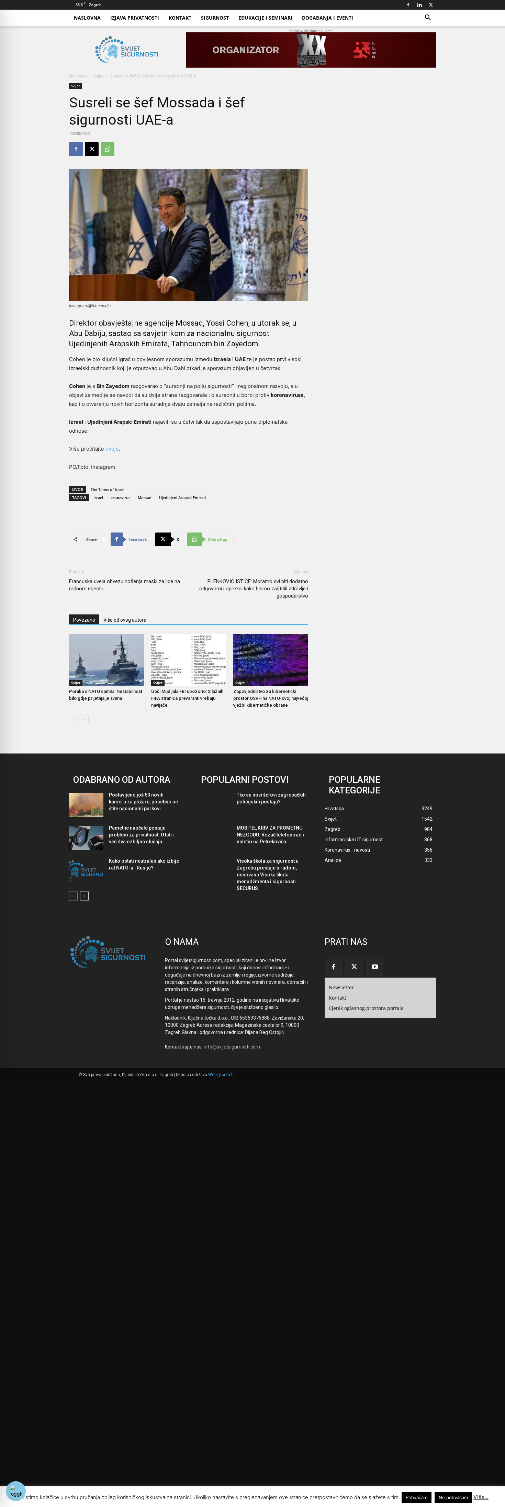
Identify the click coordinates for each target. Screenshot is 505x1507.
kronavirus (120, 497)
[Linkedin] (419, 5)
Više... (481, 1497)
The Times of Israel (107, 489)
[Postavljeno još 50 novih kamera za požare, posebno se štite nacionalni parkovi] (86, 805)
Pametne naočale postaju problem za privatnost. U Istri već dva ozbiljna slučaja (141, 834)
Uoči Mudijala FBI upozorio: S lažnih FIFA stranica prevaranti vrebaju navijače (187, 698)
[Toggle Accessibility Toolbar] (15, 1491)
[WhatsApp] (107, 149)
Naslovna (87, 17)
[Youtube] (374, 967)
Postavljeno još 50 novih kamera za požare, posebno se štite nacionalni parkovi (143, 801)
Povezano (84, 620)
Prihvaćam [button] (416, 1497)
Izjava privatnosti (134, 17)
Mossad (145, 497)
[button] (427, 18)
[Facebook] (408, 5)
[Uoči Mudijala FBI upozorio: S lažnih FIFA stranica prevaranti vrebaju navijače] (188, 660)
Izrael (98, 497)
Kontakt (180, 17)
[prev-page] (73, 719)
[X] (431, 5)
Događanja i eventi (327, 17)
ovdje (112, 448)
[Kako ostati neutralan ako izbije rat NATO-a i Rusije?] (86, 871)
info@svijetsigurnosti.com (232, 1047)
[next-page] (84, 719)
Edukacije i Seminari (265, 17)
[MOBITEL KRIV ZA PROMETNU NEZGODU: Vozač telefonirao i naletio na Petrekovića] (214, 838)
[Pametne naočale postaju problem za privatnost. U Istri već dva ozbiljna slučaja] (86, 838)
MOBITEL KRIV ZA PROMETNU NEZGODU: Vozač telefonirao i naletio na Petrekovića (270, 834)
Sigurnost (215, 17)
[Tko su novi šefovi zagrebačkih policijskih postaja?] (214, 805)
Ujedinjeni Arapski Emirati (182, 497)
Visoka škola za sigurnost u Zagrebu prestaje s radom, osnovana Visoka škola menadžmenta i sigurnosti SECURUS (268, 874)
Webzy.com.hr (221, 1074)
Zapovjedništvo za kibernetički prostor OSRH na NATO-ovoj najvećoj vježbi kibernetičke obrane (270, 698)
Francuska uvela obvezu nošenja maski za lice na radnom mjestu (124, 585)
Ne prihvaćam (453, 1497)
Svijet (98, 76)
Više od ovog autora (124, 620)
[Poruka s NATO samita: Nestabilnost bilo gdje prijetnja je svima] (106, 660)
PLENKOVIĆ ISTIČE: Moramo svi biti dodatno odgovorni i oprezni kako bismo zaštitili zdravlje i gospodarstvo (253, 588)
